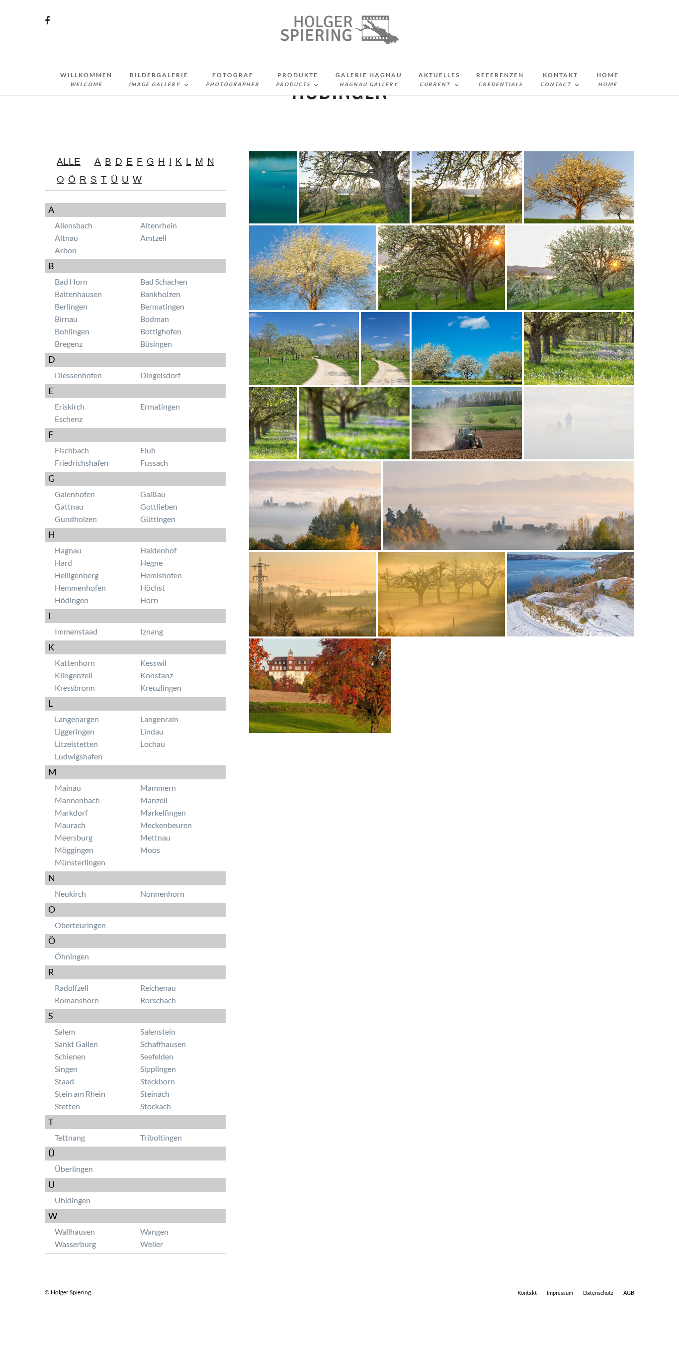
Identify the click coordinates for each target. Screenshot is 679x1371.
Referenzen (500, 79)
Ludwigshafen (78, 756)
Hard (63, 562)
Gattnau (69, 506)
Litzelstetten (76, 743)
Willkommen (86, 79)
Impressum (560, 1292)
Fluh (148, 450)
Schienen (70, 1056)
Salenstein (157, 1031)
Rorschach (158, 1000)
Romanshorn (77, 1000)
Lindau (152, 731)
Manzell (154, 800)
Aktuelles (439, 79)
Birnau (66, 318)
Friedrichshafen (81, 462)
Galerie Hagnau (369, 79)
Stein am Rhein (80, 1093)
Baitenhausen (78, 294)
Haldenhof (158, 550)
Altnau (66, 237)
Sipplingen (158, 1068)
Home (607, 79)
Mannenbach (77, 800)
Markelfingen (163, 812)
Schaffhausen (163, 1044)
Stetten (67, 1106)
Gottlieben (158, 506)
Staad (64, 1081)
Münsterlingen (80, 862)
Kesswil (153, 662)
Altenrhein (158, 225)
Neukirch (70, 893)
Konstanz (156, 675)
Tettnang (70, 1137)
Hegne (151, 562)
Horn (149, 600)
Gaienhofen (75, 494)
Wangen (154, 1231)
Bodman (154, 318)
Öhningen (72, 956)
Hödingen (71, 600)
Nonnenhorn (162, 893)
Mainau (68, 787)
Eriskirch (70, 406)
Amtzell (153, 237)
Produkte (297, 79)
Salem (65, 1031)
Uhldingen (72, 1200)
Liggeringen (74, 731)
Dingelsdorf (160, 375)
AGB (628, 1292)
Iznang (151, 631)
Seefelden (156, 1056)
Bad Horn (71, 281)
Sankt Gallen (76, 1044)
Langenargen (77, 719)
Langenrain (159, 719)
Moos (150, 849)
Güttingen (157, 519)
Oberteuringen (80, 925)
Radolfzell (71, 987)
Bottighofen (160, 331)
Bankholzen (160, 294)
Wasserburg (75, 1244)
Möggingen (74, 849)
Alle (69, 161)
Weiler (151, 1244)
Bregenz (69, 343)
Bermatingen (162, 306)
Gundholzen (76, 519)
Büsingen (156, 343)
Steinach (155, 1093)
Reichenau (158, 987)
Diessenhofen (78, 375)
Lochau (152, 743)
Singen (66, 1068)
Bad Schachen (163, 281)
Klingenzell (73, 675)
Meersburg (73, 837)
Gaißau (153, 494)
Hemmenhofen (80, 587)
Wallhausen (75, 1231)
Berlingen (71, 306)
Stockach (155, 1106)
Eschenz (69, 418)
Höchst (152, 587)
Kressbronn (75, 687)
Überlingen (74, 1168)
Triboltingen (161, 1137)
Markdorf (71, 812)
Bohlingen (72, 331)
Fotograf (232, 79)
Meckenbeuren (166, 825)
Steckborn (157, 1081)
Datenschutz (598, 1292)
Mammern (158, 787)
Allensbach (73, 225)
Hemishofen (161, 575)
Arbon (66, 250)
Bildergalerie (158, 79)
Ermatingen (160, 406)
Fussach (154, 462)
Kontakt (559, 79)
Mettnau (155, 837)
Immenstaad (76, 631)
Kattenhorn (75, 662)
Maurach (70, 825)
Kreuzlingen (160, 687)
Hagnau (68, 550)
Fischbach (72, 450)
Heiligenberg (76, 575)
